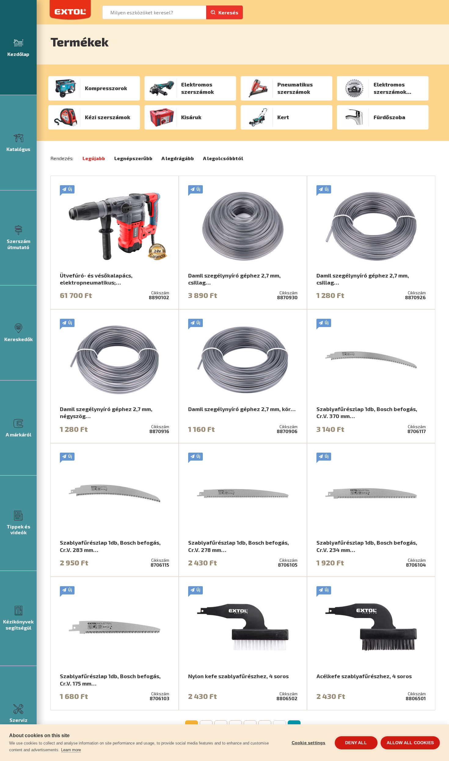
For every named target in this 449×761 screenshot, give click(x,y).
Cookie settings (309, 743)
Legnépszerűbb (133, 158)
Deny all (356, 743)
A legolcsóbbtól (223, 158)
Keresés (228, 12)
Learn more (71, 750)
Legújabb (93, 158)
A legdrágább (178, 158)
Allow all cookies (410, 743)
